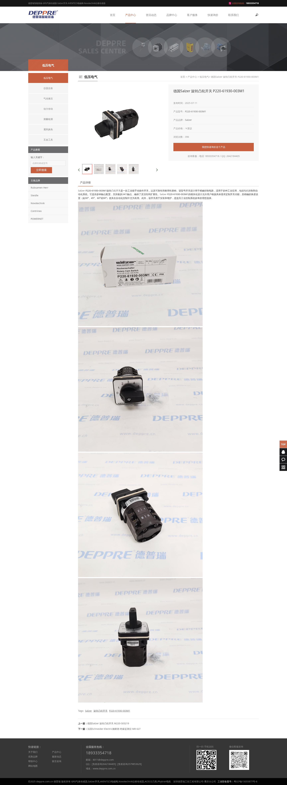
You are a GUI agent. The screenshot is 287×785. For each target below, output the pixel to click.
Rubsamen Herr (39, 187)
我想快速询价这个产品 (213, 147)
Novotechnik (38, 203)
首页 (112, 15)
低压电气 (204, 76)
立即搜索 (41, 170)
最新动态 (56, 756)
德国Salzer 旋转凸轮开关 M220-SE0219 (108, 723)
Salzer (188, 119)
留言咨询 (56, 761)
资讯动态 (151, 15)
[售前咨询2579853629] (129, 764)
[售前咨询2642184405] (104, 764)
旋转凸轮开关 (100, 710)
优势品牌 (33, 756)
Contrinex (36, 211)
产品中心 (130, 15)
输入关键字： (38, 157)
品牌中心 (171, 15)
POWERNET (37, 218)
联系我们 (233, 15)
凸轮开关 (116, 190)
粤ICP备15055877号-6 (245, 781)
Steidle (34, 195)
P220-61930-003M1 (195, 111)
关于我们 (33, 751)
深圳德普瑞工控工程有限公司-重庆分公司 (194, 781)
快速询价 (213, 15)
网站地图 (33, 765)
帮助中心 (33, 761)
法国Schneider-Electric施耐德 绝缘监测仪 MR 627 (114, 728)
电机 (246, 190)
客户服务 (192, 15)
